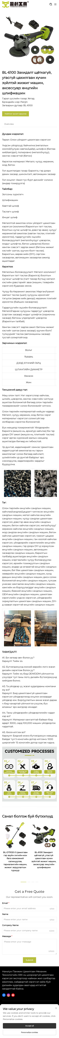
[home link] (15, 4)
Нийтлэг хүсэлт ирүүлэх (15, 114)
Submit (29, 960)
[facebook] (4, 995)
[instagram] (8, 995)
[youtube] (13, 995)
